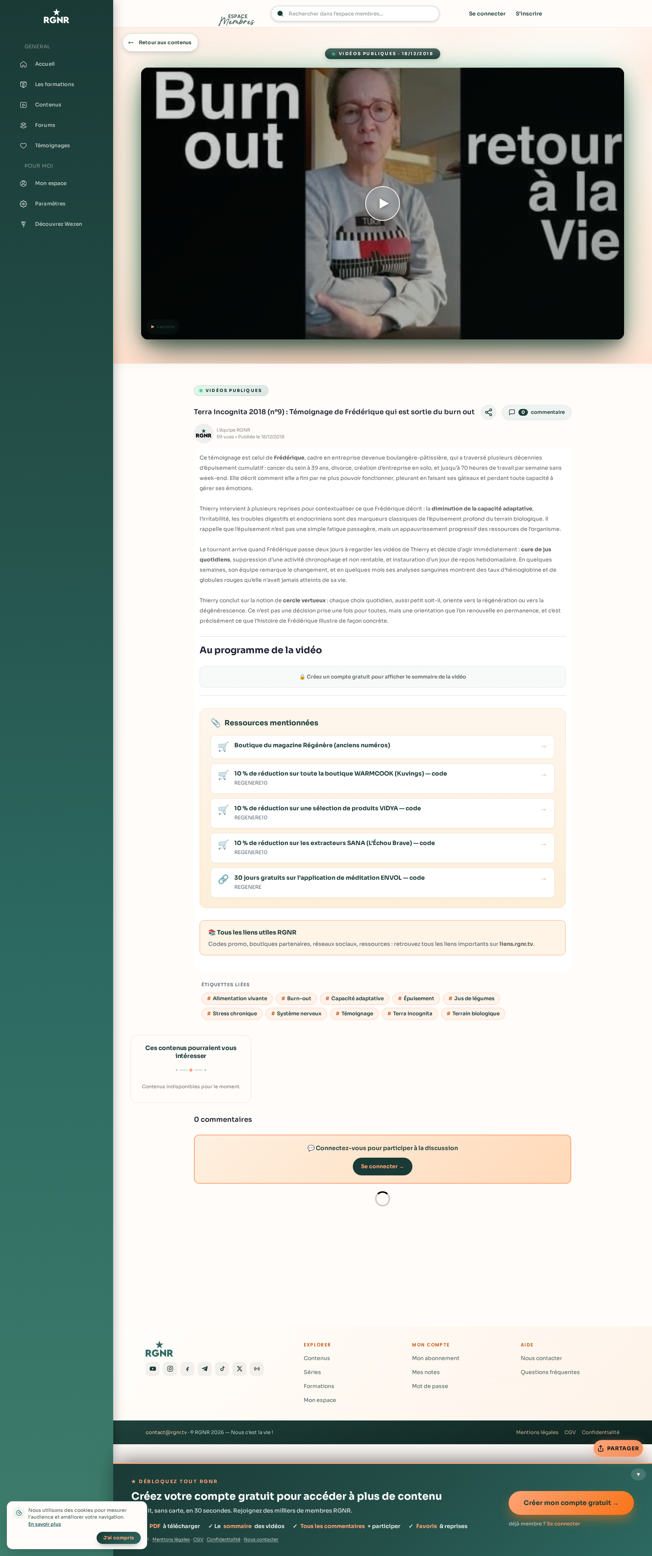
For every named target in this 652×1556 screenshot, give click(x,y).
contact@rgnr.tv (166, 1432)
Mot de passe (430, 1386)
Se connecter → (382, 1166)
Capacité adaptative (357, 998)
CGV (570, 1432)
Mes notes (426, 1372)
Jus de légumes (474, 998)
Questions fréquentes (550, 1372)
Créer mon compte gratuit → (571, 1503)
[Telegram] (205, 1369)
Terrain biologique (476, 1013)
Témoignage (357, 1013)
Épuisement (419, 998)
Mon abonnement (436, 1358)
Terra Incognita (412, 1013)
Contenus (317, 1358)
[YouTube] (153, 1369)
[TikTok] (222, 1369)
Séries (312, 1372)
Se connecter (487, 13)
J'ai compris (118, 1538)
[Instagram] (170, 1369)
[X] (239, 1369)
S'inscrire (529, 13)
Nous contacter (541, 1358)
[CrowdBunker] (257, 1369)
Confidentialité (601, 1432)
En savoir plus (44, 1524)
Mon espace (320, 1400)
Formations (319, 1386)
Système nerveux (299, 1013)
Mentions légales (537, 1432)
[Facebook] (187, 1369)
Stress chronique (235, 1013)
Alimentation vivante (240, 998)
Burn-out (299, 998)
